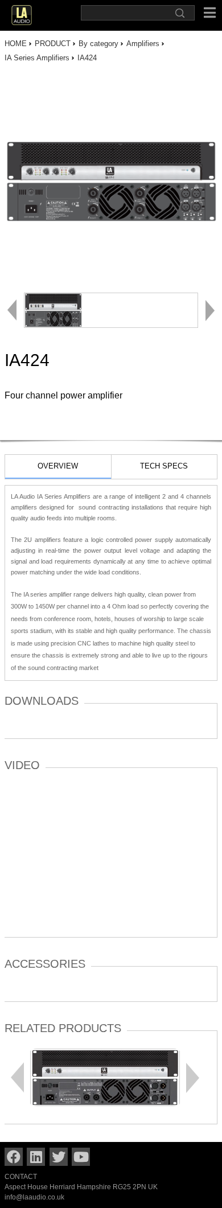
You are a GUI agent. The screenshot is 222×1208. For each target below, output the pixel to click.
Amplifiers (142, 43)
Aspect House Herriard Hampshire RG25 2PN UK (81, 1187)
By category (98, 43)
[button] (192, 1077)
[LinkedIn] (36, 1157)
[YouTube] (81, 1157)
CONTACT (21, 1177)
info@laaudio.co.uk (34, 1197)
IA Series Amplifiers (37, 58)
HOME (16, 43)
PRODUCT (53, 43)
